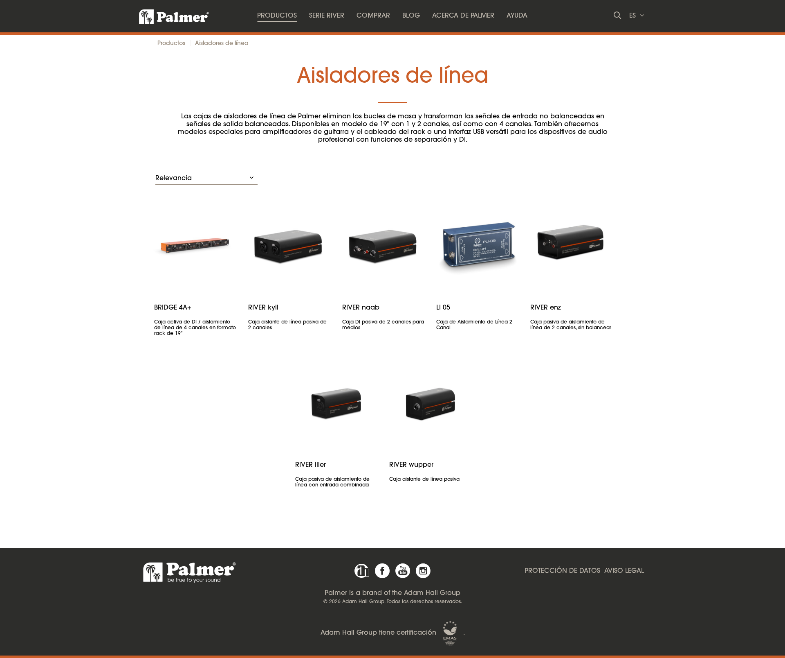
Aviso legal (624, 571)
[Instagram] (423, 570)
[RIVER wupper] (430, 402)
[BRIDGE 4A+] (195, 245)
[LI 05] (477, 245)
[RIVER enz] (571, 245)
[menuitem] (277, 16)
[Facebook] (382, 570)
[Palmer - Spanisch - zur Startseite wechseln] (167, 14)
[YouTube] (402, 570)
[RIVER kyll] (289, 245)
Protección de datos (562, 571)
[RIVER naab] (383, 245)
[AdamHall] (361, 571)
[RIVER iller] (336, 402)
